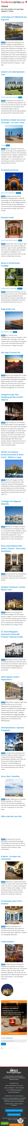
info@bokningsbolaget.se (16, 1090)
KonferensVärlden (18, 1103)
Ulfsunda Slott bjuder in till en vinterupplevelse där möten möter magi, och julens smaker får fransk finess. (13, 1012)
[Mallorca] (14, 469)
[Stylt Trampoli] (14, 411)
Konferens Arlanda (9, 1122)
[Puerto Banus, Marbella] (14, 515)
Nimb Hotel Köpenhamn (8, 193)
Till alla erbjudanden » (14, 1033)
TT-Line (3, 145)
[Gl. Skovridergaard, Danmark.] (14, 648)
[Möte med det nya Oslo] (14, 828)
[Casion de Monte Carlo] (14, 601)
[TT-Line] (14, 134)
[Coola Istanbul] (14, 953)
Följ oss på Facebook (14, 1114)
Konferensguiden (9, 1103)
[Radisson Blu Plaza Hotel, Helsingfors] (14, 563)
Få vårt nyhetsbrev (7, 1038)
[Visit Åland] (14, 320)
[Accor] (14, 788)
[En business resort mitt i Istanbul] (14, 915)
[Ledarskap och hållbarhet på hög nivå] (14, 31)
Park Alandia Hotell (7, 332)
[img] (14, 1017)
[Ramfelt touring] (14, 742)
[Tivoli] (14, 181)
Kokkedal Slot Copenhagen (9, 288)
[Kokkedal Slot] (14, 277)
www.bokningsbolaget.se (14, 1092)
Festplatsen (14, 1105)
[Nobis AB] (14, 691)
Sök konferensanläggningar (9, 1121)
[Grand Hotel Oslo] (14, 86)
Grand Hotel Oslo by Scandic (9, 97)
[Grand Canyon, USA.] (14, 364)
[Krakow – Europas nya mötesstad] (14, 870)
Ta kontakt (5, 1123)
